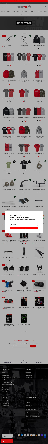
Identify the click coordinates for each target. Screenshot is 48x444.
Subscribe (24, 227)
